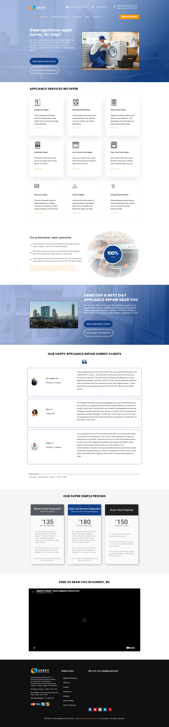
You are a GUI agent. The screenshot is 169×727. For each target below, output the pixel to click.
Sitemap (66, 696)
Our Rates (77, 17)
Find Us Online (68, 700)
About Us (44, 17)
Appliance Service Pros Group (89, 718)
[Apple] (100, 709)
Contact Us (97, 17)
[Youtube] (95, 709)
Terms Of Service (69, 705)
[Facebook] (90, 709)
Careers (66, 687)
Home (34, 17)
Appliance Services (59, 17)
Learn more (38, 127)
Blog (87, 17)
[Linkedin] (105, 709)
